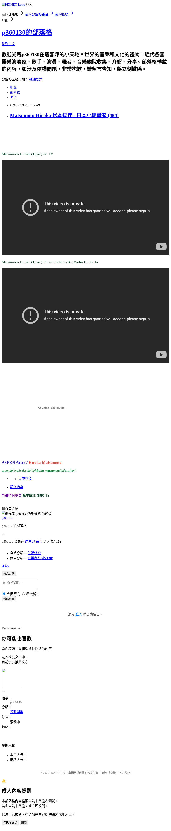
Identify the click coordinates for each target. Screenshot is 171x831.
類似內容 (16, 487)
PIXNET (54, 772)
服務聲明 (125, 772)
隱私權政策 (109, 772)
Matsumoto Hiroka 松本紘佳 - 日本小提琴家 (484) (64, 115)
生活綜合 (34, 553)
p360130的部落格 (27, 32)
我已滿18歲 (10, 822)
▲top (5, 565)
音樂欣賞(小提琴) (40, 558)
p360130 (7, 518)
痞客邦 (30, 541)
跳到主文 (8, 44)
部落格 (15, 92)
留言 (39, 541)
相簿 (13, 87)
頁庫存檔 (25, 478)
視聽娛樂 (36, 79)
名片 (13, 97)
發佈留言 (8, 599)
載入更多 (8, 573)
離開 (24, 822)
